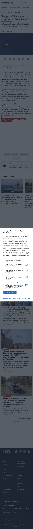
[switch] (26, 265)
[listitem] (16, 261)
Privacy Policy (26, 298)
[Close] (29, 231)
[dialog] (16, 264)
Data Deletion (7, 298)
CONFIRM (10, 292)
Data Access (16, 298)
